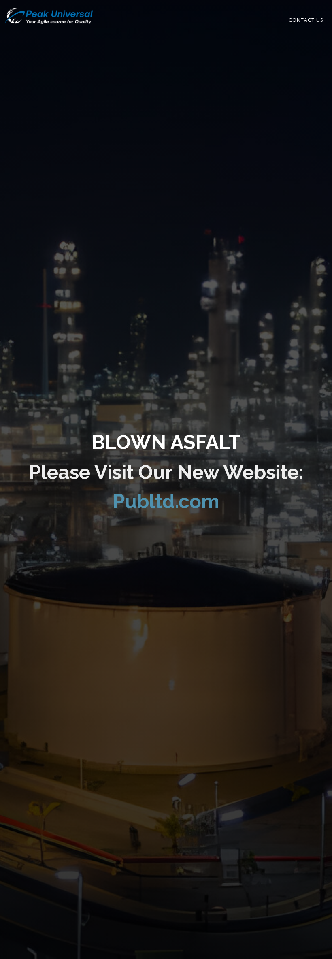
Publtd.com (166, 501)
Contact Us (306, 20)
